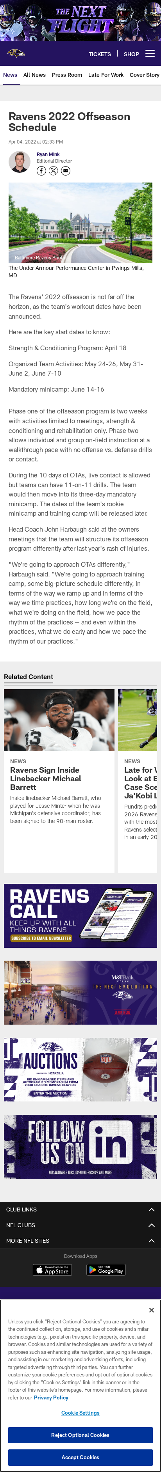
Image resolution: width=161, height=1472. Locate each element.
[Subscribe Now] (80, 916)
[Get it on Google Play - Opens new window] (106, 1273)
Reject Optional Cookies (80, 1435)
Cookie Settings (80, 1413)
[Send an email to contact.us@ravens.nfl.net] (65, 171)
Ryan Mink (48, 154)
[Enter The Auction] (80, 1070)
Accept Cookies (81, 1457)
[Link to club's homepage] (15, 50)
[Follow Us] (80, 1147)
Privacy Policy (51, 1397)
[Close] (151, 1310)
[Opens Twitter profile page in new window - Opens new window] (53, 171)
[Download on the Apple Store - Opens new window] (52, 1270)
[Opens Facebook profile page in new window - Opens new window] (41, 171)
